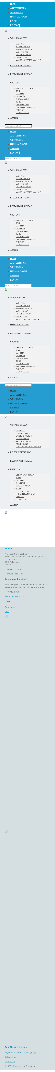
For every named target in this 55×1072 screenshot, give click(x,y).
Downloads (10, 607)
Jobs (7, 611)
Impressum (10, 1061)
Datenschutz (10, 1057)
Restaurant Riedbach (14, 596)
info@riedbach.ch (15, 574)
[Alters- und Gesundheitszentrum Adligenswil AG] (6, 30)
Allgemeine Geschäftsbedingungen (21, 1052)
